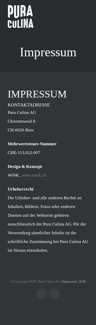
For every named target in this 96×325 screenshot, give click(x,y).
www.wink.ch (34, 175)
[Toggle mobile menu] (86, 15)
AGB (82, 281)
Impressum (69, 281)
